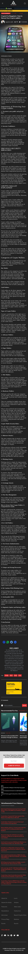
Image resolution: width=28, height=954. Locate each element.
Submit (24, 705)
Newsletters (5, 911)
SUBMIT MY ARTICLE (14, 765)
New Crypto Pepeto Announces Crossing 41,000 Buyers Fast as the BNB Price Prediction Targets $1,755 (13, 810)
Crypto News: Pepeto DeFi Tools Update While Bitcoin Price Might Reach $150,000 (12, 817)
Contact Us (17, 911)
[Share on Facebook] (4, 642)
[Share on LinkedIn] (15, 642)
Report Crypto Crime (20, 915)
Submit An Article (6, 902)
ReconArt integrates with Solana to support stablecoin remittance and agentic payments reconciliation (12, 836)
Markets (16, 919)
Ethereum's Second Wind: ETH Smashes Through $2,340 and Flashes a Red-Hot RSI (9, 736)
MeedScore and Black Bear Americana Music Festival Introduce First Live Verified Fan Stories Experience (13, 849)
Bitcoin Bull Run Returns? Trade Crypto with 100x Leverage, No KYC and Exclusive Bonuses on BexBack (13, 829)
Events (3, 923)
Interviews (4, 915)
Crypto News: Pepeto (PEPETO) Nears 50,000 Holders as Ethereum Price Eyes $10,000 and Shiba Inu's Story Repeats (14, 882)
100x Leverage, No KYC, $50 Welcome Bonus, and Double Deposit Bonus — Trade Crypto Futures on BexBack (13, 869)
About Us (4, 898)
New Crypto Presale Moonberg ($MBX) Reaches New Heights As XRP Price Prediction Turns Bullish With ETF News (13, 856)
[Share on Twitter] (11, 642)
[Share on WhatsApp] (7, 642)
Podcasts (4, 906)
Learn (15, 898)
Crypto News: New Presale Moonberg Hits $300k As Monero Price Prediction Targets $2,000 (13, 876)
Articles (16, 902)
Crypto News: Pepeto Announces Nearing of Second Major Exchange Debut (12, 822)
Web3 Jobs (17, 906)
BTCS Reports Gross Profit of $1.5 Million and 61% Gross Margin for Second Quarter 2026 (13, 863)
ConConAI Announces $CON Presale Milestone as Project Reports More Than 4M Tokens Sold (13, 843)
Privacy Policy (5, 919)
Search (16, 923)
